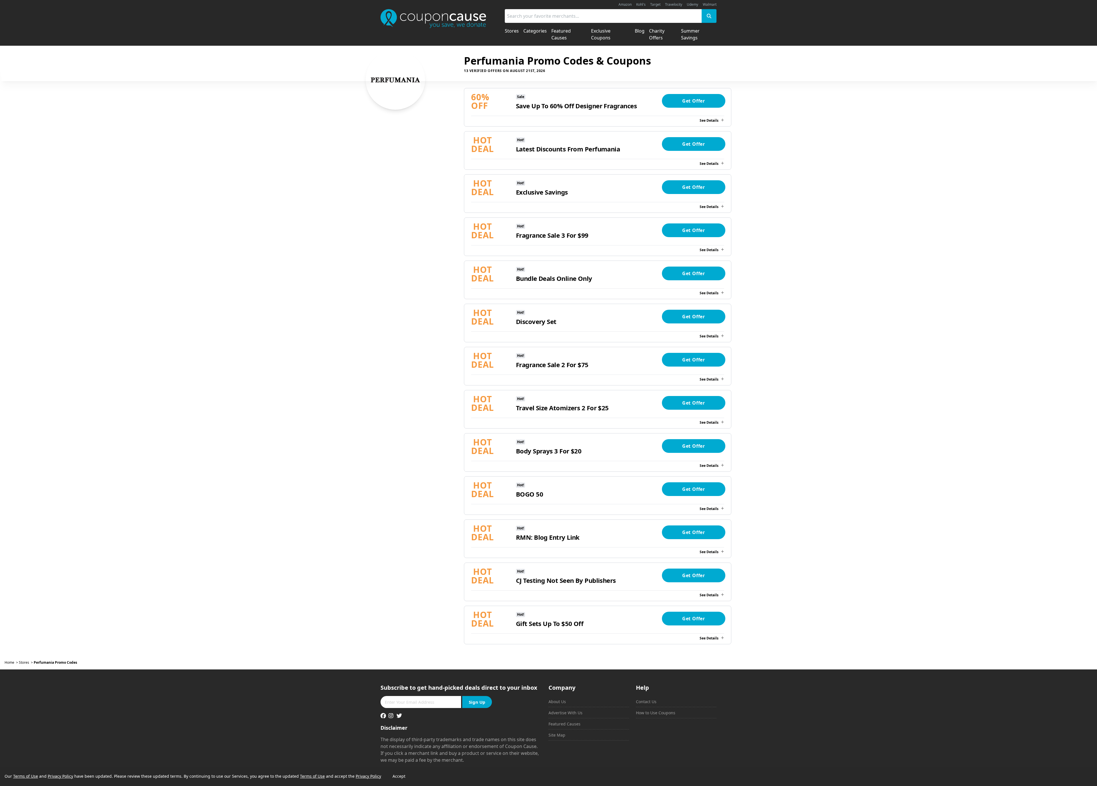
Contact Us (646, 701)
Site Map (556, 735)
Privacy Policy (60, 776)
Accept (399, 776)
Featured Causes (564, 724)
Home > (12, 662)
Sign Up (477, 702)
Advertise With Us (565, 712)
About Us (557, 701)
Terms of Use (25, 776)
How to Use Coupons (655, 712)
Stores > (26, 662)
